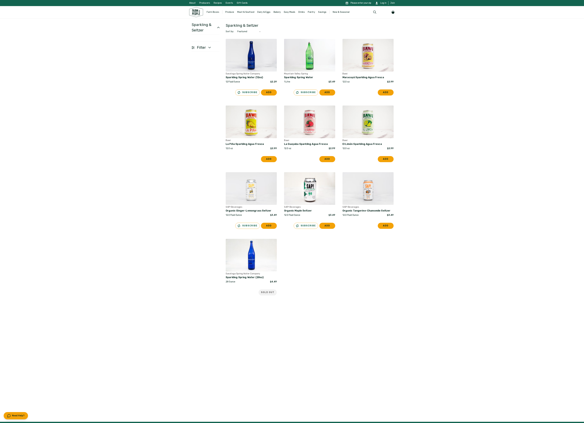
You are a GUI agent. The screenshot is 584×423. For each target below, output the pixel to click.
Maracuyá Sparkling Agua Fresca (363, 77)
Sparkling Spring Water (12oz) (244, 77)
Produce (229, 12)
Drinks (301, 12)
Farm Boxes (213, 12)
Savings (322, 12)
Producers (204, 3)
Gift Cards (242, 3)
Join (392, 3)
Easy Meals (289, 12)
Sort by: (230, 31)
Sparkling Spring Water (298, 77)
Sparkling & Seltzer (201, 27)
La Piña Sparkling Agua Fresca (245, 144)
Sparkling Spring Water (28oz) (245, 277)
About (192, 3)
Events (229, 3)
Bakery (277, 12)
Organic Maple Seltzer (298, 210)
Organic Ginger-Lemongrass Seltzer (248, 210)
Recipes (218, 3)
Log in (383, 3)
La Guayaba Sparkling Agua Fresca (306, 144)
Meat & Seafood (245, 12)
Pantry (311, 12)
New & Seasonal (341, 12)
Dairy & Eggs (263, 12)
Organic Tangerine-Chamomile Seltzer (366, 210)
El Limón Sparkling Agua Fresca (362, 144)
